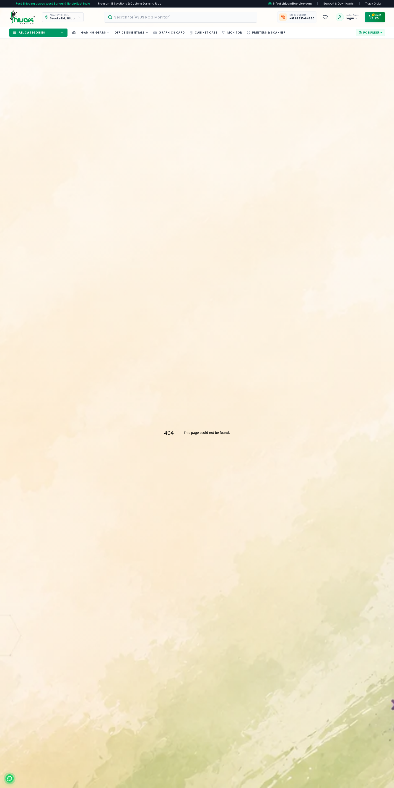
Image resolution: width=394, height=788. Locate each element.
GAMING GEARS (93, 32)
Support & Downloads (338, 3)
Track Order (373, 3)
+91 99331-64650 (301, 18)
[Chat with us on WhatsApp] (9, 778)
